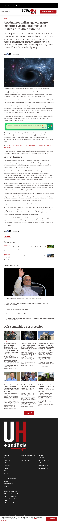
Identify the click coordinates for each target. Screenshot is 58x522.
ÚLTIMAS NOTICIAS (48, 12)
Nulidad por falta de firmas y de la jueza (17, 309)
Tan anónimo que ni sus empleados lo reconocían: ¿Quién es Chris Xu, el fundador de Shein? (11, 388)
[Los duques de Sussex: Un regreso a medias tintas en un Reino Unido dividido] (29, 376)
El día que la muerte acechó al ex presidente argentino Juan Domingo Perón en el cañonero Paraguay (28, 304)
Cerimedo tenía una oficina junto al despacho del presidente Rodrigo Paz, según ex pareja (11, 347)
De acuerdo (51, 518)
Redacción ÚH (20, 249)
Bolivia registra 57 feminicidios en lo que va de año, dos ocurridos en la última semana (46, 388)
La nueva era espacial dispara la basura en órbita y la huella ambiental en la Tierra (29, 346)
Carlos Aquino (20, 259)
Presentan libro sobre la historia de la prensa (18, 314)
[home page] (29, 11)
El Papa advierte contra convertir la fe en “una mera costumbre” (23, 298)
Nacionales (7, 245)
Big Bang (7, 236)
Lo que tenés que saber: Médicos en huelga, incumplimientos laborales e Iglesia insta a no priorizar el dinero (30, 319)
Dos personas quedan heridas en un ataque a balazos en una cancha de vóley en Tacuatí (25, 256)
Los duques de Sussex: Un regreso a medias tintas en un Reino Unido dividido (28, 387)
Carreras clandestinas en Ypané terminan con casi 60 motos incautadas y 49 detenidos (25, 247)
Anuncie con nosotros (28, 455)
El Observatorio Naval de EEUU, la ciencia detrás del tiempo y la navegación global (46, 346)
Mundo (5, 18)
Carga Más (29, 413)
